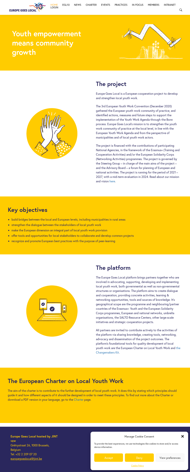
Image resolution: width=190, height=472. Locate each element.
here (112, 181)
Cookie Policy (137, 465)
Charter (78, 399)
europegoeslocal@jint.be (26, 458)
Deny (139, 458)
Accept (108, 458)
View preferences (170, 458)
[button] (182, 436)
